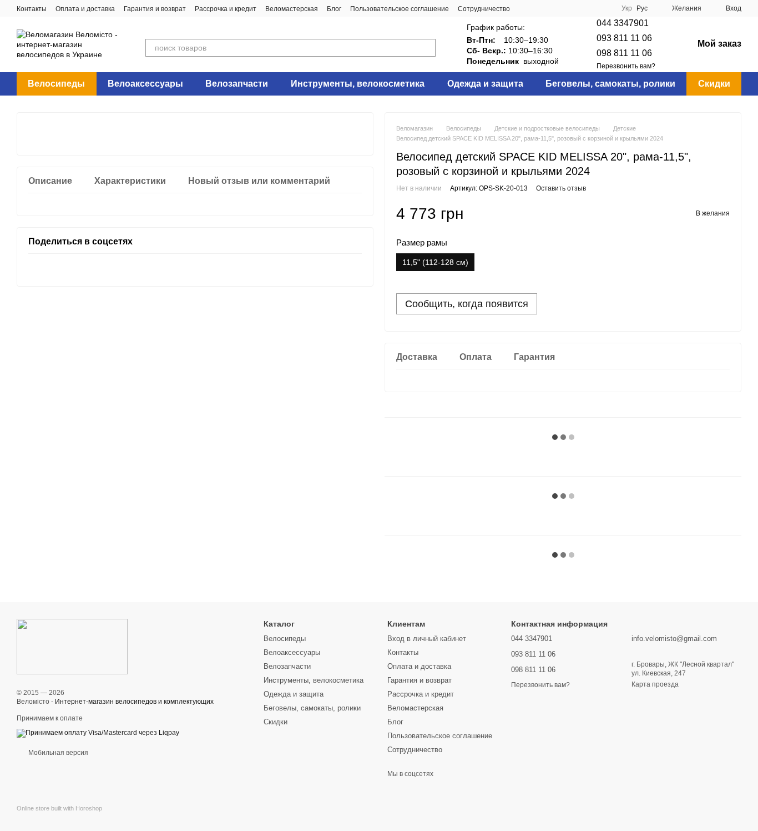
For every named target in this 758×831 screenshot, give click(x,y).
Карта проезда (655, 684)
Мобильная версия (57, 753)
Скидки (714, 83)
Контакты (32, 9)
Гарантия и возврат (155, 9)
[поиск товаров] (427, 48)
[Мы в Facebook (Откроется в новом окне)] (525, 8)
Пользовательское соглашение (399, 9)
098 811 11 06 (624, 53)
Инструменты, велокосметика (358, 83)
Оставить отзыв (561, 188)
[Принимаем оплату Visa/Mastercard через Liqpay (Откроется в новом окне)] (98, 733)
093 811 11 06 (624, 38)
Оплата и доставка (85, 9)
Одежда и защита (485, 83)
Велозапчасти (236, 83)
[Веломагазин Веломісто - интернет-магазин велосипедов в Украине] (72, 646)
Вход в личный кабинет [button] (426, 638)
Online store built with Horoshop (59, 808)
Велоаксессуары (145, 83)
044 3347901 (623, 23)
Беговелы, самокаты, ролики (610, 83)
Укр (626, 8)
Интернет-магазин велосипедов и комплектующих (134, 701)
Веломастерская (291, 9)
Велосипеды (56, 83)
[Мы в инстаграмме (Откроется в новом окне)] (538, 8)
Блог (334, 9)
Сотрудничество (484, 9)
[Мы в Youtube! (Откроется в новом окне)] (552, 8)
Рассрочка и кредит (225, 9)
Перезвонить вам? (626, 66)
